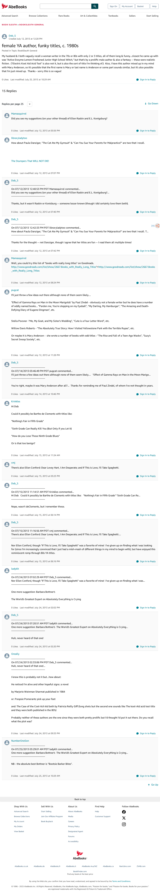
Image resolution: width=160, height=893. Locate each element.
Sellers (132, 15)
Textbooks (113, 15)
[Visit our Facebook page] (133, 812)
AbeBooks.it (71, 866)
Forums (71, 836)
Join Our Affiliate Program (52, 816)
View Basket (19, 831)
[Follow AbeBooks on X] (133, 818)
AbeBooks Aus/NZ (89, 866)
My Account (127, 6)
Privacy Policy (74, 826)
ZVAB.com (141, 866)
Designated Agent (75, 831)
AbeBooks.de (39, 866)
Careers (71, 821)
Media (70, 816)
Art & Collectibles (88, 15)
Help (154, 6)
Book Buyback (47, 821)
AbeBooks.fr (55, 866)
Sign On (113, 6)
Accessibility (73, 841)
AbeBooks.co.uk (21, 866)
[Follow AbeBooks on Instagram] (133, 824)
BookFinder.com (80, 872)
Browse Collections (38, 15)
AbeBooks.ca (108, 866)
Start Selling (152, 15)
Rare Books (63, 15)
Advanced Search (10, 15)
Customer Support (102, 816)
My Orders (18, 826)
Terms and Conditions (121, 881)
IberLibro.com (125, 866)
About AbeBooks (75, 811)
